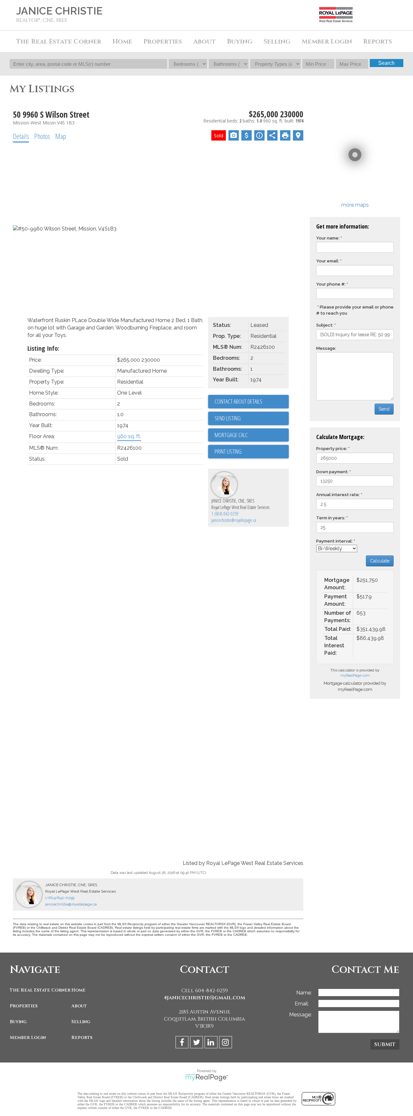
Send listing (228, 418)
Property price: (331, 448)
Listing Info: (43, 348)
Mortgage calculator (252, 435)
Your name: (327, 238)
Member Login (28, 1037)
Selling (80, 1022)
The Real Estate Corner (39, 990)
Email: (302, 1004)
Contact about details (238, 401)
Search (386, 63)
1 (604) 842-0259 (224, 514)
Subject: (324, 325)
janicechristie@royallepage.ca (233, 520)
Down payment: (332, 471)
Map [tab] (60, 136)
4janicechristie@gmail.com (204, 997)
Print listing (228, 451)
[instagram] (226, 1043)
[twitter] (197, 1043)
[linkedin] (212, 1043)
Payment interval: (334, 541)
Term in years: (330, 517)
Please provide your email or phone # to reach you (355, 310)
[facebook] (183, 1043)
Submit (385, 1044)
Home (122, 41)
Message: (326, 348)
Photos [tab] (42, 136)
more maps (355, 205)
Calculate (379, 560)
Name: (304, 993)
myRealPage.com (355, 675)
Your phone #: (331, 284)
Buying (18, 1022)
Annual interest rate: (338, 494)
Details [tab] (21, 136)
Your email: (327, 261)
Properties (23, 1006)
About (79, 1006)
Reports (81, 1037)
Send (384, 409)
